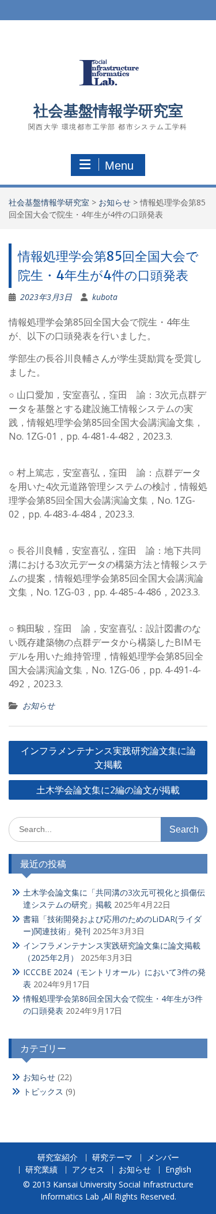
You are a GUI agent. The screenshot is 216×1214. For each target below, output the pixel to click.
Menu (119, 165)
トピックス (43, 1091)
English (178, 1170)
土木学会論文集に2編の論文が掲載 (108, 790)
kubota (105, 296)
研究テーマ (112, 1157)
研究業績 (41, 1170)
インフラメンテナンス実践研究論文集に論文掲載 (108, 757)
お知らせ (114, 202)
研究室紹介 (57, 1157)
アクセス (88, 1170)
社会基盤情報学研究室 (108, 110)
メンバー (163, 1157)
